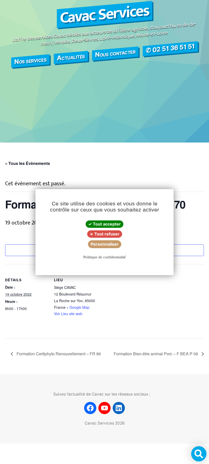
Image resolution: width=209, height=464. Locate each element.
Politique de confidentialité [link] (104, 257)
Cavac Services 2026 (105, 423)
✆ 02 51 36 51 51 (170, 48)
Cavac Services (104, 14)
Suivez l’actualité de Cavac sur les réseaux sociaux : (101, 394)
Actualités (71, 57)
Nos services (30, 60)
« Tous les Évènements (27, 163)
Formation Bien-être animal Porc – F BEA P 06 (156, 354)
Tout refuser (106, 233)
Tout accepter (106, 224)
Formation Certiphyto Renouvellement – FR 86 (58, 354)
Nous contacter (115, 53)
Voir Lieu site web (68, 313)
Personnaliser (105, 244)
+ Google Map (78, 307)
